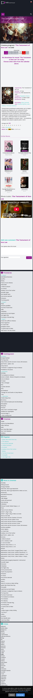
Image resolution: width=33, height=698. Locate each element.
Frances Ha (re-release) (8, 153)
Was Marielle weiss (5, 294)
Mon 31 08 (27, 52)
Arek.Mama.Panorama (6, 277)
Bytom (2, 631)
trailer (25, 42)
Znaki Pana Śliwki (5, 620)
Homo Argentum (5, 322)
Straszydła (4, 455)
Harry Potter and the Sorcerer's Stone (10, 523)
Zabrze (2, 682)
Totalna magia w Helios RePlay (9, 610)
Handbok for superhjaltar (7, 411)
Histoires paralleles (6, 305)
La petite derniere (5, 386)
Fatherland (3, 504)
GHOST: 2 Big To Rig (6, 512)
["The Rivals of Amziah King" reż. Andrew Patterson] (25, 146)
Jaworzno (3, 646)
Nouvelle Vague (5, 292)
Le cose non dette (5, 542)
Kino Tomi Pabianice (6, 431)
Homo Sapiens (4, 529)
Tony (2, 394)
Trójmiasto (4, 675)
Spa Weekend (4, 390)
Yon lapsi (3, 381)
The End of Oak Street (6, 307)
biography (22, 96)
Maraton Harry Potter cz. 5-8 (8, 546)
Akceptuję (20, 695)
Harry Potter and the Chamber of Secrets (11, 517)
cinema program (8, 42)
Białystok (3, 626)
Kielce (2, 649)
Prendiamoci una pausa (7, 369)
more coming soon (6, 415)
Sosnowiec (3, 669)
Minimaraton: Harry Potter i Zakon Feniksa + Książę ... (14, 556)
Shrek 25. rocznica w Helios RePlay (9, 583)
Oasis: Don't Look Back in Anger (9, 409)
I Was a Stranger (5, 382)
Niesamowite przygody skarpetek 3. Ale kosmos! (13, 560)
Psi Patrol (4, 447)
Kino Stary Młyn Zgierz (6, 429)
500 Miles (3, 373)
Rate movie (8, 127)
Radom (3, 660)
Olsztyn (3, 656)
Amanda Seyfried (22, 104)
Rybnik (2, 664)
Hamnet (25, 171)
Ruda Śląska (4, 662)
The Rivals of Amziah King (24, 153)
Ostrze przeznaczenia (6, 570)
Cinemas (7, 419)
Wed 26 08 (9, 52)
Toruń (2, 673)
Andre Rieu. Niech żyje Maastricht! (9, 488)
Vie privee (3, 616)
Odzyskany (3, 311)
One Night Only (5, 315)
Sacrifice (3, 279)
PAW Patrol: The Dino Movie (8, 330)
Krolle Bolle (4, 284)
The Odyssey (5, 441)
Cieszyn (3, 633)
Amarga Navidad (5, 358)
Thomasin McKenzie (11, 105)
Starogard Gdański (5, 670)
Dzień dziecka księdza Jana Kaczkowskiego (11, 401)
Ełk (1, 639)
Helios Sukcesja (5, 425)
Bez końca (3, 400)
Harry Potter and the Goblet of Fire (10, 519)
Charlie (2, 421)
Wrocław (3, 680)
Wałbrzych (3, 678)
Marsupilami (4, 403)
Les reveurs (4, 288)
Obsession (3, 564)
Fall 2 (2, 388)
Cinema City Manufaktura (7, 423)
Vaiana (2, 614)
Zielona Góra (4, 685)
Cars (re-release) (5, 379)
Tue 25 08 (6, 52)
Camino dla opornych (6, 500)
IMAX (2, 427)
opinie (28, 42)
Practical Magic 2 (5, 413)
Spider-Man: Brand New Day (9, 439)
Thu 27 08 (13, 52)
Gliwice (2, 644)
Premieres (8, 273)
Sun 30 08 (23, 52)
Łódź (2, 654)
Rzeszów (3, 665)
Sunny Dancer (4, 365)
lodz (10, 2)
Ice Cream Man (5, 324)
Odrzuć (12, 695)
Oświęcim (3, 657)
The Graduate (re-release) (7, 375)
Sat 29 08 (20, 52)
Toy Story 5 (4, 612)
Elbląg (2, 638)
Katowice (3, 647)
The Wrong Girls (5, 300)
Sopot (2, 667)
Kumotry (3, 537)
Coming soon (9, 354)
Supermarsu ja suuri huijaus (8, 313)
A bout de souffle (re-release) (8, 320)
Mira (2, 384)
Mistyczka (3, 405)
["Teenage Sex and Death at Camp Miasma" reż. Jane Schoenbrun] (8, 182)
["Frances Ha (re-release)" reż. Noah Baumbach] (8, 146)
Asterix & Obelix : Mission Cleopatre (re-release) (13, 377)
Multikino (3, 433)
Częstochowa (4, 634)
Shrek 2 (3, 581)
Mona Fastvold (10, 22)
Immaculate (25, 189)
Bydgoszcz (3, 629)
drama (27, 96)
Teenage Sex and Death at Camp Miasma (8, 189)
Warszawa (3, 677)
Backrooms (4, 496)
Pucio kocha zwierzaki (6, 296)
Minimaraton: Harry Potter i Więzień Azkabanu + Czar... (14, 554)
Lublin (2, 652)
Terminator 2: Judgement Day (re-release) (11, 367)
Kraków (3, 651)
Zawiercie (3, 683)
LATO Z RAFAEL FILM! (6, 541)
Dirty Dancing (4, 502)
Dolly (2, 309)
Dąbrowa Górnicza (5, 636)
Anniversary (4, 492)
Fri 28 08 (16, 52)
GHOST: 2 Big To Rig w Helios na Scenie (11, 513)
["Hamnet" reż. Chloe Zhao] (24, 164)
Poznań (3, 659)
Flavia (2, 303)
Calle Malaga (4, 498)
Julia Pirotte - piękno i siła (7, 363)
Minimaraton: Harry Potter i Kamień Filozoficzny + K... (14, 552)
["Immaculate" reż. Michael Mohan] (24, 182)
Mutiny (2, 280)
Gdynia (2, 642)
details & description (18, 42)
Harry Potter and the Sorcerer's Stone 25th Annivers (14, 362)
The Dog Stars (4, 360)
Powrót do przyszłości (6, 571)
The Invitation (4, 598)
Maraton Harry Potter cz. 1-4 (8, 544)
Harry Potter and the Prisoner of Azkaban (11, 521)
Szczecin (3, 672)
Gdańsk (3, 641)
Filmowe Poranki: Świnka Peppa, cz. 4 (10, 506)
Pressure (3, 407)
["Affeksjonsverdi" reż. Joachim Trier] (8, 164)
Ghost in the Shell (5, 515)
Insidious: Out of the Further (8, 290)
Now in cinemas (10, 480)
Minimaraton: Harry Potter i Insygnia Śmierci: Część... (14, 550)
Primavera (3, 298)
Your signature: (5, 257)
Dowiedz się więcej (23, 691)
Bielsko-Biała (4, 628)
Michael (3, 548)
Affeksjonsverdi (8, 171)
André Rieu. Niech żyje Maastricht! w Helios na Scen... (14, 490)
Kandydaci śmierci (5, 326)
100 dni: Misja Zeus (6, 398)
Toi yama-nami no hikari (7, 328)
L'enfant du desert (5, 286)
